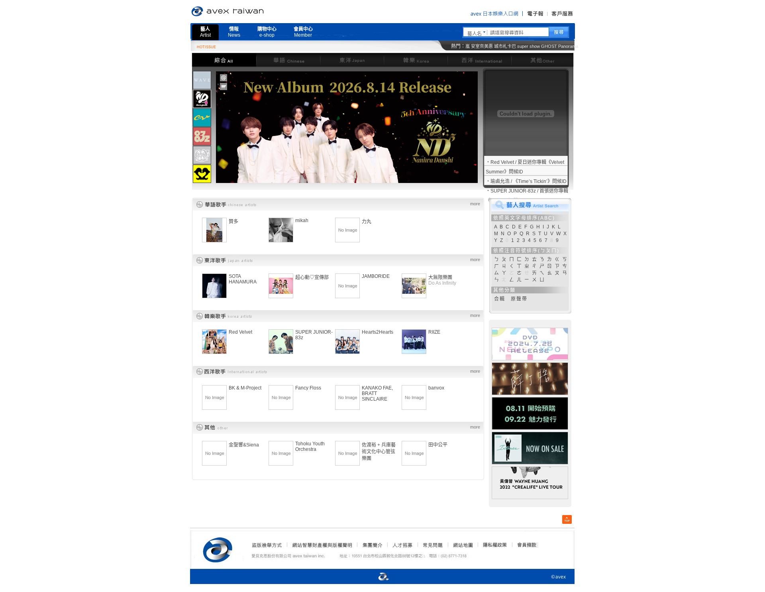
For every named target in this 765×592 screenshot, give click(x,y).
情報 (234, 32)
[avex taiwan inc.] (219, 548)
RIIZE (434, 332)
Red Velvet (240, 332)
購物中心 (267, 32)
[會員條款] (527, 545)
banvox (436, 388)
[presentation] (202, 80)
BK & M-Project (245, 388)
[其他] (542, 60)
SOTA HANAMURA (243, 279)
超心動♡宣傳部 (312, 277)
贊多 (233, 221)
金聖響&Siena (244, 445)
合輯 (499, 299)
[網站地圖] (463, 545)
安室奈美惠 (482, 46)
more (475, 203)
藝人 (205, 32)
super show (528, 46)
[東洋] (352, 60)
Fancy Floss (308, 388)
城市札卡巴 (505, 46)
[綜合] (224, 60)
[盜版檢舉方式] (266, 545)
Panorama (568, 46)
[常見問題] (432, 545)
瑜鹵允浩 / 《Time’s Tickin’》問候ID (528, 181)
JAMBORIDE (376, 276)
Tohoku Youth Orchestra (310, 446)
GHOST (549, 46)
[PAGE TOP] (567, 519)
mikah (301, 220)
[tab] (202, 80)
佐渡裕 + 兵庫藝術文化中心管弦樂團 (379, 451)
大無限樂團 (440, 277)
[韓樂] (415, 60)
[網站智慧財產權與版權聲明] (321, 545)
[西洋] (479, 60)
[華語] (288, 60)
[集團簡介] (371, 545)
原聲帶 (519, 299)
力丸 (366, 221)
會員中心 (303, 32)
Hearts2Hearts (377, 332)
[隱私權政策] (492, 545)
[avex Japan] (375, 577)
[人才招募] (402, 545)
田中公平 (437, 445)
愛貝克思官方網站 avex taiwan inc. (249, 11)
